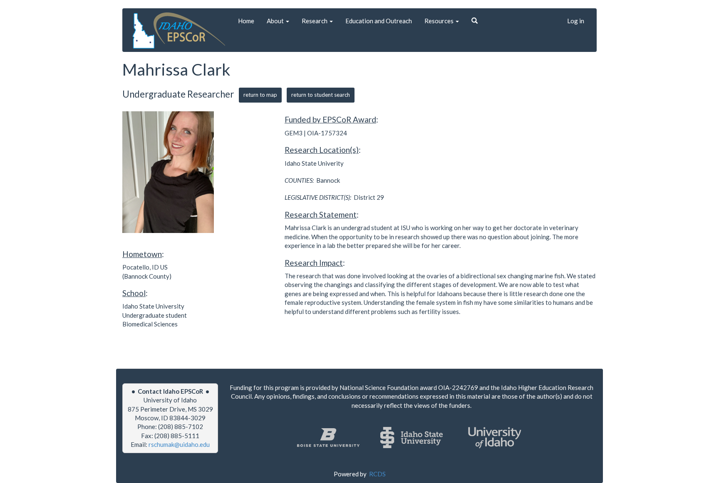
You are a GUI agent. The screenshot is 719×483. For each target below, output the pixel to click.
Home (246, 21)
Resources (439, 21)
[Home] (180, 30)
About (276, 21)
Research (315, 21)
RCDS (377, 474)
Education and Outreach (378, 21)
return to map (260, 94)
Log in (575, 21)
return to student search (320, 94)
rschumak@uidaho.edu (179, 444)
